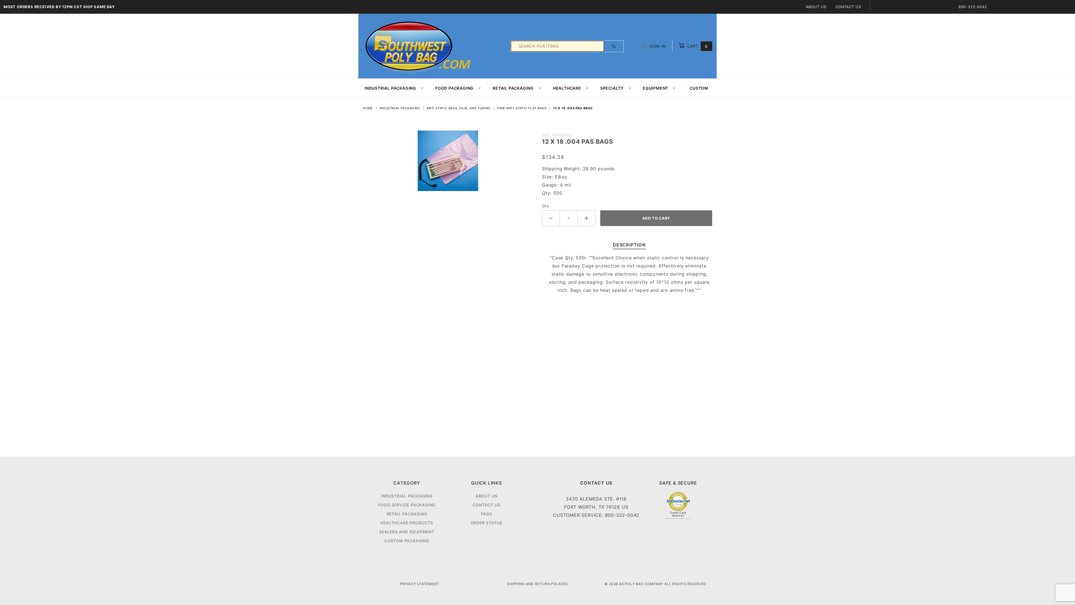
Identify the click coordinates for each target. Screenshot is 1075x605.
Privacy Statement (419, 584)
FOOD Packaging (454, 88)
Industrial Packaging (407, 496)
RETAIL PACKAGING (513, 88)
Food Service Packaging (407, 504)
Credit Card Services (678, 514)
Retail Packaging (407, 513)
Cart (697, 46)
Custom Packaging (406, 540)
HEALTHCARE (567, 88)
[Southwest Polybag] (419, 45)
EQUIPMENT (655, 88)
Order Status (487, 522)
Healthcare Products (406, 522)
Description (629, 245)
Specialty (612, 88)
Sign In (657, 46)
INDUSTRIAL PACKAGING (390, 88)
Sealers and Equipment (406, 531)
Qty (545, 206)
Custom (699, 88)
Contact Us (848, 6)
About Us (816, 6)
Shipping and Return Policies (537, 584)
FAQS (486, 513)
